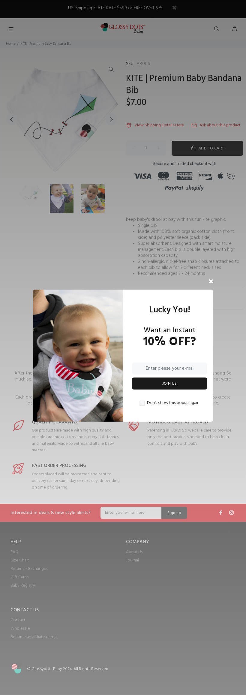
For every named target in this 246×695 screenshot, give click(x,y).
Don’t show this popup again (173, 403)
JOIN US (169, 383)
